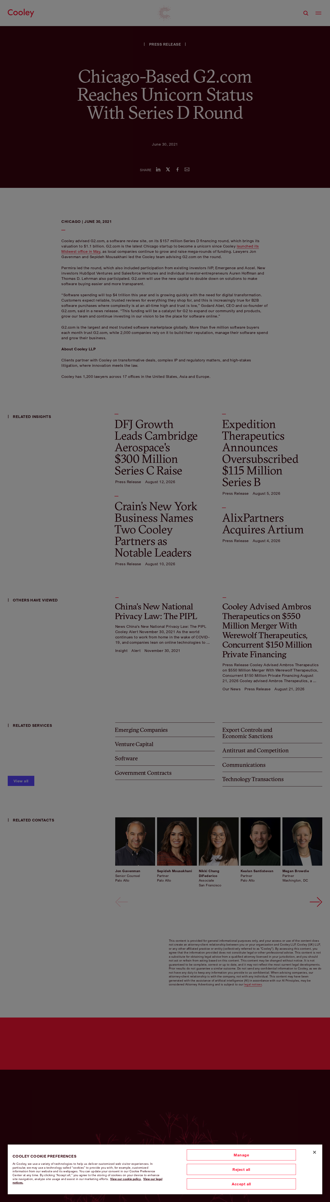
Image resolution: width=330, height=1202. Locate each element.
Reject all (241, 1169)
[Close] (314, 1152)
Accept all (241, 1183)
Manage (241, 1155)
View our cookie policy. (125, 1179)
